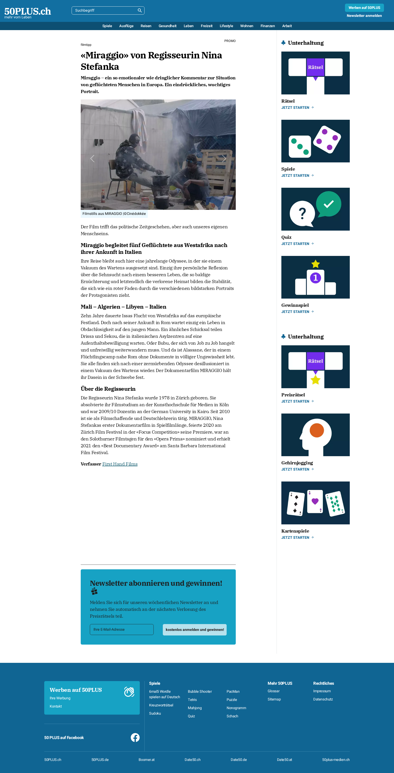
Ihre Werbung (60, 698)
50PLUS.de (100, 760)
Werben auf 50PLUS (364, 7)
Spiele (154, 683)
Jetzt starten (295, 107)
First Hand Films (120, 464)
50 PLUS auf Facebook (64, 738)
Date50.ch (192, 760)
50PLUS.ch (52, 760)
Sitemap (274, 699)
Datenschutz (323, 699)
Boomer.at (146, 760)
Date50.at (284, 760)
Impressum (322, 691)
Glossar (273, 691)
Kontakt (56, 706)
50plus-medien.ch (336, 760)
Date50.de (239, 760)
